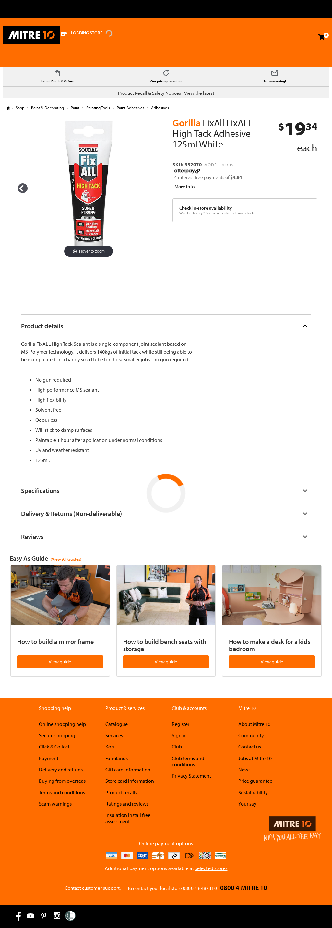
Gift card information (127, 769)
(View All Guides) (66, 559)
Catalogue (116, 724)
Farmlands (116, 758)
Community (251, 735)
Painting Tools (98, 107)
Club (177, 746)
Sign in (179, 735)
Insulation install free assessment (127, 818)
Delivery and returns (61, 769)
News (244, 769)
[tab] (166, 325)
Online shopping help (62, 724)
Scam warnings (55, 804)
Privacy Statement (191, 775)
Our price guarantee (166, 81)
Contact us (249, 746)
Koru (110, 746)
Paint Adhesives (130, 107)
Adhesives (159, 107)
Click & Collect (54, 746)
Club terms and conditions (188, 761)
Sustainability (253, 792)
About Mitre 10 (254, 724)
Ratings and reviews (126, 804)
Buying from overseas (62, 781)
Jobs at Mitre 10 (255, 758)
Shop (20, 107)
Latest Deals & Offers (57, 81)
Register (180, 724)
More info (184, 186)
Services (114, 735)
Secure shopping (57, 735)
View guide (60, 662)
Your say (247, 804)
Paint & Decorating (47, 107)
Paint (75, 107)
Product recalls (121, 792)
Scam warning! (274, 81)
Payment (48, 758)
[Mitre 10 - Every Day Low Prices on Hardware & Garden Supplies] (31, 35)
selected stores (211, 868)
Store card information (129, 781)
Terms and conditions (62, 792)
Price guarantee (255, 781)
